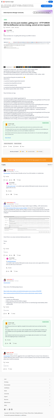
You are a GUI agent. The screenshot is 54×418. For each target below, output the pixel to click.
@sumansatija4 (7, 173)
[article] (26, 175)
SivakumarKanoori (10, 202)
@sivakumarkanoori (11, 261)
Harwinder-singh (10, 169)
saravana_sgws (11, 123)
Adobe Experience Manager (16, 4)
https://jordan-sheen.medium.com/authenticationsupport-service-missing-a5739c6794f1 (22, 291)
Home (2, 4)
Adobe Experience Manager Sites (28, 4)
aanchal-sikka (9, 279)
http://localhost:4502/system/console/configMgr (16, 208)
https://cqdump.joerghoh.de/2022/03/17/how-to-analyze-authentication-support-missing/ (23, 293)
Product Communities (7, 4)
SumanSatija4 (9, 30)
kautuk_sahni (9, 352)
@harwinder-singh (11, 186)
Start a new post (36, 160)
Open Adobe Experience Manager (42, 12)
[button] (46, 6)
